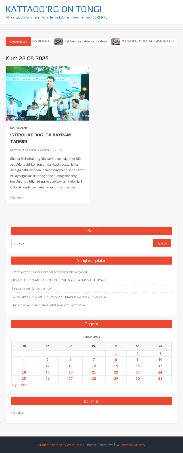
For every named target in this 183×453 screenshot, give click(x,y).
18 (24, 372)
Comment (16, 197)
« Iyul (15, 385)
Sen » (25, 385)
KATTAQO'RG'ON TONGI (54, 9)
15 (116, 366)
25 (24, 378)
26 (48, 378)
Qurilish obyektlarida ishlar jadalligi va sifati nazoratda (48, 305)
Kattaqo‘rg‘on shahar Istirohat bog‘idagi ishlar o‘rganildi (49, 272)
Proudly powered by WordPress (60, 445)
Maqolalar (18, 127)
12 (48, 366)
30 (138, 378)
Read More (67, 187)
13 (71, 366)
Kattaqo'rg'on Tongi (23, 150)
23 (138, 372)
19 (48, 372)
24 (160, 372)
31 (160, 378)
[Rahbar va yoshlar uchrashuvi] (53, 41)
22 (116, 372)
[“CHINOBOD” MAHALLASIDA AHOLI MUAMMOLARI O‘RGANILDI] (110, 41)
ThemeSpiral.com (132, 445)
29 (116, 378)
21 (94, 372)
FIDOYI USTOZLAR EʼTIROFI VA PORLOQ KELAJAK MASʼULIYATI (58, 280)
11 (24, 366)
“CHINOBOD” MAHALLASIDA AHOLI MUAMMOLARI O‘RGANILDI (58, 297)
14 (94, 366)
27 (71, 378)
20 (71, 372)
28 (94, 378)
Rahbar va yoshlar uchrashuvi (80, 41)
